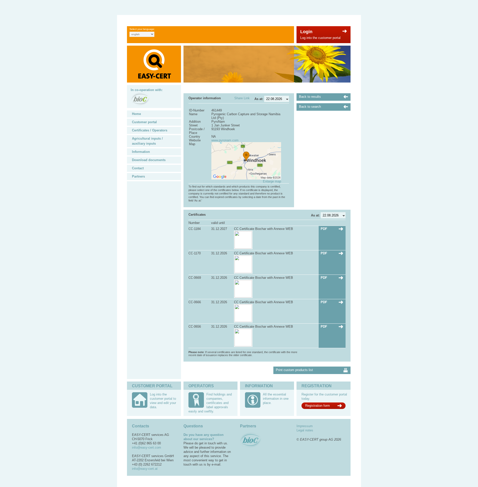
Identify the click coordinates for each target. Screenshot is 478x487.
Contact (138, 168)
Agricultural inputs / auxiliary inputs (147, 141)
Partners (138, 176)
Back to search (310, 106)
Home (136, 114)
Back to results (310, 96)
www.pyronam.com (225, 140)
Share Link (242, 98)
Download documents (149, 160)
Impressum (305, 426)
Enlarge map (272, 181)
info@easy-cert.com (146, 447)
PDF (324, 229)
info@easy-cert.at (145, 469)
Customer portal (144, 122)
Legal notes (305, 430)
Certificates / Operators (149, 130)
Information (141, 152)
